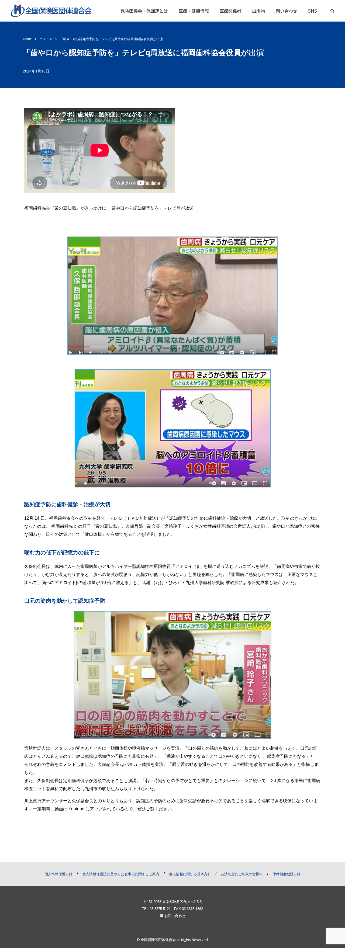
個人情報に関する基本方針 (190, 874)
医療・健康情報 (194, 11)
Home (27, 39)
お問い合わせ (174, 916)
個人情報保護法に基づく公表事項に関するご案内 (120, 874)
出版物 (258, 11)
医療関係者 (230, 11)
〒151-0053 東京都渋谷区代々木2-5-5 (172, 902)
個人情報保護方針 (58, 874)
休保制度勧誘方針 (286, 874)
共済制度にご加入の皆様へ (242, 874)
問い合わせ (286, 11)
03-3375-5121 (160, 909)
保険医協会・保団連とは (144, 11)
